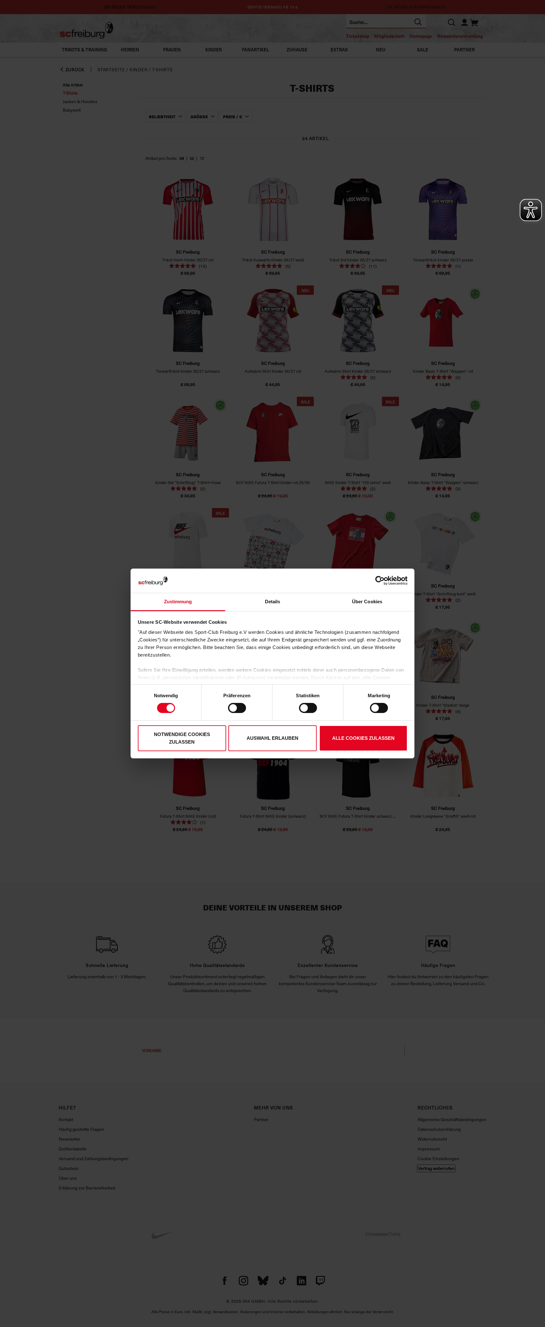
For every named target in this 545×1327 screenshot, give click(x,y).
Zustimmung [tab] (178, 601)
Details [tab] (272, 601)
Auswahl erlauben (272, 738)
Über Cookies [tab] (367, 601)
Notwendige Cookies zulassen (182, 738)
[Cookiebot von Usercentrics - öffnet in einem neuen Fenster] (379, 580)
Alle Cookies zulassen (363, 738)
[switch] (237, 708)
